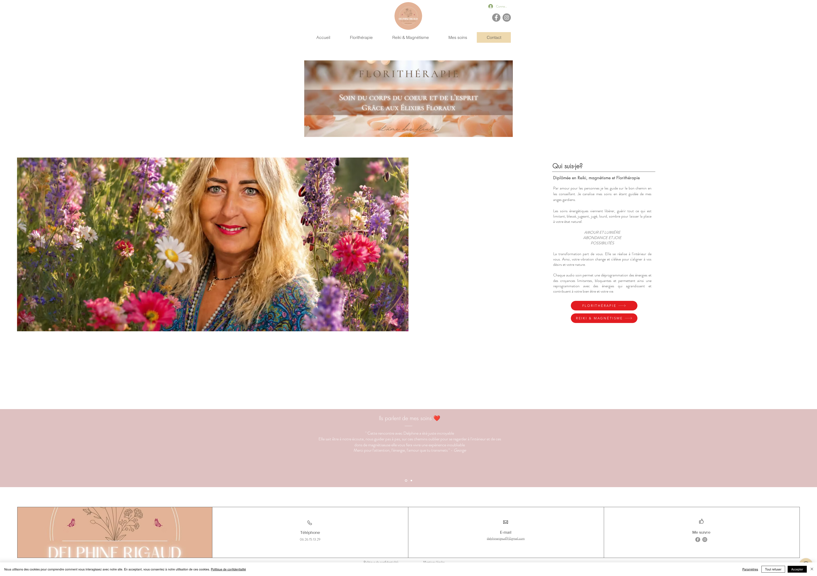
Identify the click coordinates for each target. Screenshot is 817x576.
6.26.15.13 (309, 539)
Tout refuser (773, 569)
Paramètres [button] (750, 569)
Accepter (797, 569)
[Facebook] (496, 17)
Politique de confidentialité (228, 569)
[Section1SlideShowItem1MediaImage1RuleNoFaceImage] (406, 480)
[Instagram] (507, 17)
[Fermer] (811, 569)
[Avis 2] (411, 480)
